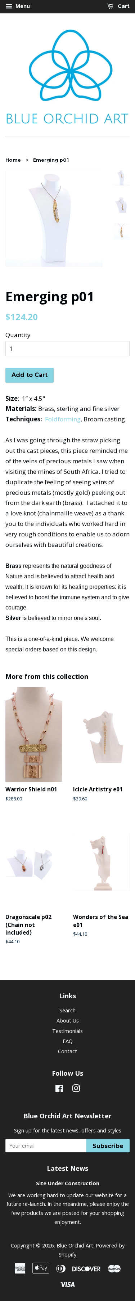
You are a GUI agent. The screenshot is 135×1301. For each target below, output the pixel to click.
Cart (123, 6)
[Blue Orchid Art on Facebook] (59, 1089)
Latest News (67, 1168)
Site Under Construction (67, 1183)
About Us (68, 1020)
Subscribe (108, 1146)
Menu (22, 6)
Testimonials (67, 1031)
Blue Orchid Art (75, 1245)
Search (67, 1010)
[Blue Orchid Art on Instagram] (76, 1089)
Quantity (18, 335)
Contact (67, 1051)
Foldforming (63, 419)
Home (13, 160)
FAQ (68, 1041)
